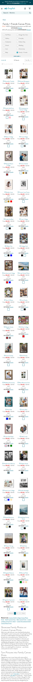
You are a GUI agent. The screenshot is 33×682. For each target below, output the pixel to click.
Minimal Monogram (24, 81)
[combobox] (16, 12)
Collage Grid (24, 246)
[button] (2, 8)
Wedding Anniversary (9, 383)
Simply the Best (9, 219)
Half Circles (24, 437)
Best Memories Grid (24, 383)
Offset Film (9, 246)
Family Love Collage (9, 490)
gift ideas (13, 675)
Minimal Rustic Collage (9, 164)
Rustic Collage (9, 137)
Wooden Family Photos (9, 328)
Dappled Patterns (9, 573)
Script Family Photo (24, 273)
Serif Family (24, 356)
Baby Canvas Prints (21, 620)
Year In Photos (9, 300)
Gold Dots (24, 546)
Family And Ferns (9, 108)
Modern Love (9, 192)
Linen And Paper (9, 437)
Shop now (23, 3)
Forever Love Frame (24, 192)
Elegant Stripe (24, 464)
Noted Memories (9, 517)
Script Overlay (9, 356)
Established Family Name (24, 518)
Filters (2, 60)
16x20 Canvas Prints (10, 620)
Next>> (23, 613)
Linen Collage (24, 219)
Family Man (24, 410)
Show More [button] (16, 56)
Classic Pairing (9, 546)
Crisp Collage (24, 137)
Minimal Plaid (24, 573)
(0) (8, 64)
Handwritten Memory (9, 464)
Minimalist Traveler (9, 81)
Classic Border (24, 164)
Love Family (24, 300)
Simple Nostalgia (24, 490)
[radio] (7, 90)
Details (20, 28)
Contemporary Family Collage (24, 109)
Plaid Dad (9, 410)
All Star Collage (24, 327)
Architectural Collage (9, 273)
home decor (17, 674)
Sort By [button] (27, 60)
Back (4, 20)
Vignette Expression (9, 600)
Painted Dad (24, 600)
